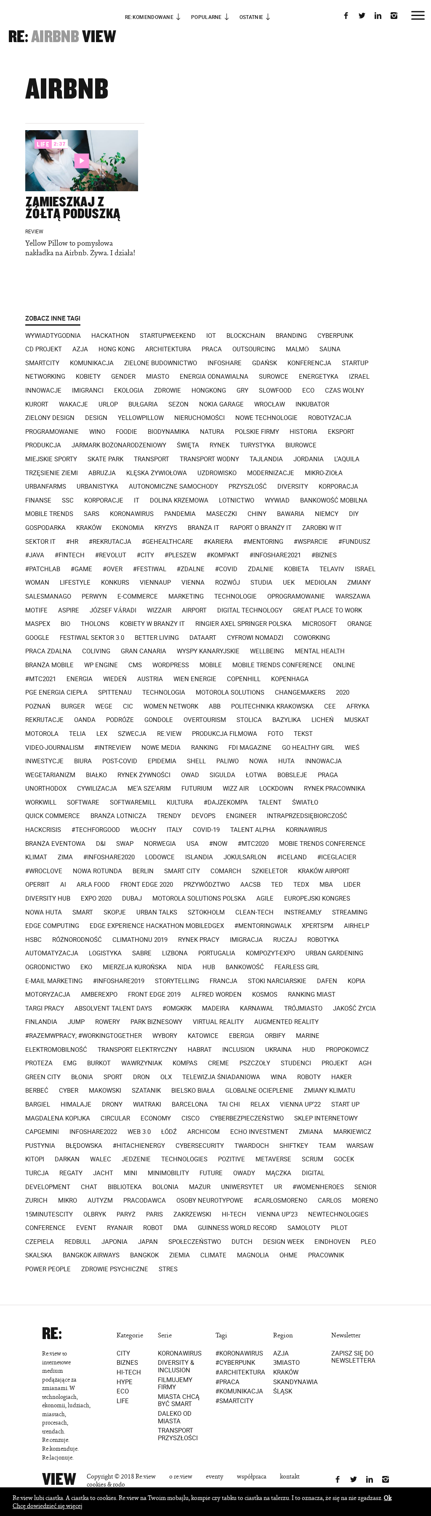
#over (112, 569)
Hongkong (209, 390)
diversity (292, 486)
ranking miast (311, 994)
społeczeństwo (194, 1242)
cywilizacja (97, 788)
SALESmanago (48, 596)
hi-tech (234, 1214)
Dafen (327, 981)
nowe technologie (266, 418)
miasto (157, 376)
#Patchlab (42, 569)
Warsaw (359, 1146)
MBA (326, 884)
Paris (154, 1214)
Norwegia (160, 844)
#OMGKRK (177, 1008)
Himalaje (76, 1104)
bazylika (286, 720)
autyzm (100, 1200)
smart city (182, 871)
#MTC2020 (253, 844)
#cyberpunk (235, 1362)
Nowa (258, 761)
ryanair (120, 1228)
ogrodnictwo (47, 967)
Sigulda (222, 775)
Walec (100, 1159)
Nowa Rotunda (97, 871)
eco (308, 390)
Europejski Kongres (317, 898)
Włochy (143, 830)
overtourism (205, 720)
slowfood (275, 390)
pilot (339, 1228)
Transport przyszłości (178, 1434)
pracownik (326, 1255)
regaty (70, 1173)
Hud (308, 1049)
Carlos (329, 1200)
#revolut (110, 555)
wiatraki (147, 1104)
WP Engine (101, 665)
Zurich (36, 1200)
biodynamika (168, 432)
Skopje (115, 912)
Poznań (38, 706)
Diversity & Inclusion (176, 1366)
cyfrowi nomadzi (255, 638)
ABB (215, 706)
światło (305, 802)
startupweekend (168, 336)
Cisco (190, 1118)
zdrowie (167, 390)
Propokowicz (347, 1049)
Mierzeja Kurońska (135, 967)
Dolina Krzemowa (179, 500)
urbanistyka (97, 486)
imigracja (246, 940)
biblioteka (125, 1187)
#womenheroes (318, 1187)
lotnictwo (236, 500)
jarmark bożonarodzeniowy (119, 445)
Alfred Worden (216, 994)
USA (192, 844)
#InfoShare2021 (275, 555)
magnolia (253, 1255)
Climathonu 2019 (140, 940)
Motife (36, 610)
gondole (158, 720)
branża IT (203, 528)
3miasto (286, 1362)
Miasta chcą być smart (179, 1400)
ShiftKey (293, 1146)
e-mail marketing (53, 981)
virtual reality (218, 1022)
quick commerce (52, 816)
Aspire (68, 610)
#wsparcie (311, 541)
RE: (18, 36)
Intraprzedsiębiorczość (307, 816)
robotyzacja (329, 418)
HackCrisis (43, 830)
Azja (80, 349)
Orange (359, 624)
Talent (270, 802)
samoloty (303, 1228)
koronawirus (132, 514)
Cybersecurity (200, 1146)
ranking (204, 747)
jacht (103, 1173)
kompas (185, 1063)
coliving (96, 651)
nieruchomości (199, 418)
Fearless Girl (296, 967)
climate (213, 1255)
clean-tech (254, 912)
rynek (219, 445)
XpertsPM (317, 926)
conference (45, 1228)
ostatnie (251, 16)
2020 (342, 692)
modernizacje (270, 473)
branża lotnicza (118, 816)
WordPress (170, 665)
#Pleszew (180, 555)
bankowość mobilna (333, 500)
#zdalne (191, 569)
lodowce (160, 857)
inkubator (312, 404)
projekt (335, 1063)
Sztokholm (206, 912)
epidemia (162, 761)
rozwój (227, 582)
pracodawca (144, 1200)
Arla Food (93, 884)
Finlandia (41, 1022)
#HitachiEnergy (139, 1146)
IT (136, 500)
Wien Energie (194, 679)
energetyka (318, 376)
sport (113, 1077)
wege (103, 706)
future (211, 1173)
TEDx (301, 884)
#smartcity (234, 1400)
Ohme (288, 1255)
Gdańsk (264, 363)
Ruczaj (285, 940)
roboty (309, 1077)
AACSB (250, 884)
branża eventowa (55, 844)
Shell (196, 761)
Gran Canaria (143, 651)
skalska (38, 1255)
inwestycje (44, 761)
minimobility (168, 1173)
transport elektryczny (137, 1049)
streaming (349, 912)
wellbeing (267, 651)
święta (188, 445)
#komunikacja (239, 1391)
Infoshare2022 (93, 1132)
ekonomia (128, 528)
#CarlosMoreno (280, 1200)
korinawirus (306, 830)
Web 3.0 (139, 1132)
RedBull (77, 1242)
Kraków (88, 528)
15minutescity (49, 1214)
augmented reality (286, 1022)
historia (303, 432)
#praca (227, 1381)
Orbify (275, 1036)
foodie (126, 432)
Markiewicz (352, 1132)
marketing (186, 596)
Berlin (143, 871)
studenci (296, 1063)
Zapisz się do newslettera (353, 1356)
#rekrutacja (110, 541)
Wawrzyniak (141, 1063)
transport (151, 459)
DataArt (202, 638)
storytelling (177, 981)
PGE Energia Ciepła (56, 692)
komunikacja (92, 363)
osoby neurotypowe (209, 1200)
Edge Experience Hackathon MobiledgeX (157, 926)
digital (313, 1173)
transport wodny (209, 459)
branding (291, 336)
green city (43, 1077)
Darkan (67, 1159)
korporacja (338, 486)
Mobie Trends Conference (322, 844)
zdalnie (261, 569)
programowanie (52, 432)
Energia (80, 679)
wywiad (277, 500)
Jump (76, 1022)
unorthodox (46, 788)
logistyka (105, 953)
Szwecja (132, 734)
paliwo (227, 761)
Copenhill (244, 679)
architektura (168, 349)
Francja (223, 981)
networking (45, 376)
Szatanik (146, 1090)
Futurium (196, 788)
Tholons (95, 624)
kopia (356, 981)
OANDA (85, 720)
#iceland (292, 857)
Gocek (344, 1159)
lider (351, 884)
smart (82, 912)
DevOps (204, 816)
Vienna (193, 582)
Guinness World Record (237, 1228)
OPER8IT (37, 884)
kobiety (88, 376)
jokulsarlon (244, 857)
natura (212, 432)
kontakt (290, 1476)
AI (63, 884)
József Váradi (113, 610)
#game (81, 569)
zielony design (49, 418)
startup (355, 363)
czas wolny (344, 390)
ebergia (241, 1036)
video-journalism (54, 747)
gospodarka (45, 528)
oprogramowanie (296, 596)
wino (97, 432)
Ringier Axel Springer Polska (243, 624)
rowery (107, 1022)
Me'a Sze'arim (149, 788)
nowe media (161, 747)
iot (211, 336)
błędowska (84, 1146)
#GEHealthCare (167, 541)
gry (242, 390)
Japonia (114, 1242)
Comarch (225, 871)
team (327, 1146)
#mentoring (263, 541)
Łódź (169, 1132)
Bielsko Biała (193, 1090)
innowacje (43, 390)
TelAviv (331, 569)
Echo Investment (259, 1132)
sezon (178, 404)
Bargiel (37, 1104)
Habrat (200, 1049)
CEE (330, 706)
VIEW (99, 36)
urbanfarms (45, 486)
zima (65, 857)
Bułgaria (143, 404)
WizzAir (159, 610)
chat (89, 1187)
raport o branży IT (261, 528)
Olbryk (94, 1214)
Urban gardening (334, 953)
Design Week (283, 1242)
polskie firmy (257, 432)
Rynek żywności (143, 775)
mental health (320, 651)
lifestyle (75, 582)
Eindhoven (332, 1242)
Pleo (368, 1242)
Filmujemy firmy (175, 1383)
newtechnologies (338, 1214)
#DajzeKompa (226, 802)
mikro (67, 1200)
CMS (135, 665)
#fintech (70, 555)
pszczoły (254, 1063)
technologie (235, 596)
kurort (36, 404)
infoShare (225, 363)
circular (115, 1118)
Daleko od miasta (175, 1417)
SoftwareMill (133, 802)
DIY (354, 514)
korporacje (103, 500)
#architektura (240, 1372)
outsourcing (253, 349)
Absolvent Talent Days (113, 1008)
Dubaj (132, 898)
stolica (249, 720)
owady (244, 1173)
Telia (77, 734)
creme (218, 1063)
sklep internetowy (326, 1118)
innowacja (323, 761)
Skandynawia (295, 1381)
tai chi (229, 1104)
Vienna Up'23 (277, 1214)
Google (37, 638)
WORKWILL (40, 802)
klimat (36, 857)
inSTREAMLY (303, 912)
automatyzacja (51, 953)
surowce (273, 376)
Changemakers (300, 692)
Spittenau (115, 692)
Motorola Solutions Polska (199, 898)
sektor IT (40, 541)
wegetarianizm (50, 775)
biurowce (301, 445)
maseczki (221, 514)
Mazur (199, 1187)
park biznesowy (156, 1022)
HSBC (33, 940)
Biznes (127, 1362)
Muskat (356, 720)
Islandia (199, 857)
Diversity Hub (47, 898)
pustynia (40, 1146)
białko (96, 775)
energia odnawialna (214, 376)
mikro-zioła (324, 473)
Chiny (256, 514)
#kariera (218, 541)
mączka (278, 1173)
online (344, 665)
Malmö (297, 349)
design (96, 418)
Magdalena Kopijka (57, 1118)
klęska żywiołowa (156, 473)
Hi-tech (129, 1372)
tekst (303, 734)
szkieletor (269, 871)
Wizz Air (236, 788)
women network (171, 706)
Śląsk (282, 1391)
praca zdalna (48, 651)
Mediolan (321, 582)
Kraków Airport (324, 871)
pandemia (180, 514)
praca (212, 349)
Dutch (242, 1242)
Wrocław (269, 404)
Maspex (37, 624)
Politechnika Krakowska (272, 706)
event (86, 1228)
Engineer (241, 816)
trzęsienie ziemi (51, 473)
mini (130, 1173)
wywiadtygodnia (53, 336)
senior (365, 1187)
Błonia (82, 1077)
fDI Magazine (250, 747)
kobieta (296, 569)
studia (261, 582)
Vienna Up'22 (300, 1104)
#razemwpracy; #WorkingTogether (83, 1036)
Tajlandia (266, 459)
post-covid (119, 761)
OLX (166, 1077)
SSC (68, 500)
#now (218, 844)
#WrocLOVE (43, 871)
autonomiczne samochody (173, 486)
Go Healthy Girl (308, 747)
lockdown (276, 788)
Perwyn (94, 596)
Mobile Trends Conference (277, 665)
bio (65, 624)
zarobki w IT (322, 528)
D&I (101, 844)
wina (279, 1077)
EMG (70, 1063)
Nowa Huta (43, 912)
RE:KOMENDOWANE (149, 16)
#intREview (112, 747)
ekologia (129, 390)
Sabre (142, 953)
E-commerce (137, 596)
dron (141, 1077)
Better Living (157, 638)
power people (48, 1269)
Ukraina (278, 1049)
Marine (307, 1036)
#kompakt (223, 555)
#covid (226, 569)
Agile (265, 898)
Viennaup (155, 582)
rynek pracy (198, 940)
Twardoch (251, 1146)
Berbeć (36, 1090)
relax (259, 1104)
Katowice (203, 1036)
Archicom (203, 1132)
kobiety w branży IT (152, 624)
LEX (101, 734)
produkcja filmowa (224, 734)
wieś (352, 747)
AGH (365, 1063)
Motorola (42, 734)
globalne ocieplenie (259, 1090)
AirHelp (356, 926)
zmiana (311, 1132)
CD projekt (43, 349)
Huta (286, 761)
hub (208, 967)
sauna (330, 349)
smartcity (42, 363)
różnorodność (77, 940)
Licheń (322, 720)
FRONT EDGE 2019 (154, 994)
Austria (150, 679)
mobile (211, 665)
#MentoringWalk (262, 926)
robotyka (323, 940)
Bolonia (165, 1187)
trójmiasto (303, 1008)
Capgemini (42, 1132)
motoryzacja (47, 994)
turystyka (257, 445)
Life (123, 1400)
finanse (38, 500)
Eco (123, 1391)
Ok (387, 1497)
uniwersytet (242, 1187)
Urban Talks (156, 912)
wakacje (73, 404)
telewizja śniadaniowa (221, 1077)
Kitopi (34, 1159)
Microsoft (319, 624)
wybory (164, 1036)
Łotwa (256, 775)
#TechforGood (96, 830)
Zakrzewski (192, 1214)
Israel (365, 569)
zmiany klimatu (329, 1090)
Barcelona (190, 1104)
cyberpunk (335, 336)
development (47, 1187)
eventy (214, 1476)
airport (194, 610)
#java (34, 555)
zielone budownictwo (160, 363)
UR (278, 1187)
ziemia (179, 1255)
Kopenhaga (290, 679)
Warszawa (352, 596)
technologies (184, 1159)
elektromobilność (56, 1049)
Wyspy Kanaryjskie (208, 651)
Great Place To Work (327, 610)
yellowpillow (141, 418)
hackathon (110, 336)
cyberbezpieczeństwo (247, 1118)
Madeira (215, 1008)
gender (123, 376)
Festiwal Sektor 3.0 (92, 638)
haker (341, 1077)
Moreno (365, 1200)
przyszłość (248, 486)
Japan (148, 1242)
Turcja (37, 1173)
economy (156, 1118)
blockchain (245, 336)
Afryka (358, 706)
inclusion (238, 1049)
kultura (180, 802)
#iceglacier (336, 857)
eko (86, 967)
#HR (72, 541)
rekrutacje (44, 720)
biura (83, 761)
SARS (91, 514)
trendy (169, 816)
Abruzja (102, 473)
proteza (39, 1063)
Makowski (105, 1090)
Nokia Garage (221, 404)
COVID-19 (206, 830)
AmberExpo (99, 994)
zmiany (359, 582)
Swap (124, 844)
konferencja (309, 363)
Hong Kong (116, 349)
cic (128, 706)
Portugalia (216, 953)
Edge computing (52, 926)
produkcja (43, 445)
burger (73, 706)
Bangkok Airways (91, 1255)
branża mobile (49, 665)
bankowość (245, 967)
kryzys (165, 528)
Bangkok (144, 1255)
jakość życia (354, 1008)
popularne (206, 16)
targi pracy (44, 1008)
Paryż (126, 1214)
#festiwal (149, 569)
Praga (328, 775)
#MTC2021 (40, 679)
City (123, 1353)
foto (275, 734)
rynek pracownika (334, 788)
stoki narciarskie (277, 981)
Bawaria (290, 514)
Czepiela (39, 1242)
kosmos (264, 994)
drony (112, 1104)
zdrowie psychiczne (114, 1269)
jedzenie (136, 1159)
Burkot (99, 1063)
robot (153, 1228)
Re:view (169, 734)
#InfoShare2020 (109, 857)
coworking (312, 638)
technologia (163, 692)
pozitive (231, 1159)
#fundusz (354, 541)
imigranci (88, 390)
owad (190, 775)
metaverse (273, 1159)
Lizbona (175, 953)
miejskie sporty (51, 459)
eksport (341, 432)
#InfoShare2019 (118, 981)
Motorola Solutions (230, 692)
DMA (180, 1228)
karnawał (257, 1008)
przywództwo (207, 884)
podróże (120, 720)
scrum (312, 1159)
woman (37, 582)
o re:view (180, 1476)
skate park (105, 459)
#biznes (324, 555)
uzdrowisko (217, 473)
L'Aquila (346, 459)
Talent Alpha (252, 830)
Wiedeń (115, 679)
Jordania (308, 459)
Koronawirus (180, 1353)
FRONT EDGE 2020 (146, 884)
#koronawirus (239, 1353)
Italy (174, 830)
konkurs (115, 582)
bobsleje (292, 775)
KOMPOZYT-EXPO (270, 953)
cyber (68, 1090)
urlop (108, 404)
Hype (125, 1381)
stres (168, 1269)
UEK (289, 582)
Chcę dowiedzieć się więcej (47, 1505)
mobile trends (49, 514)
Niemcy (326, 514)
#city (145, 555)
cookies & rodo (106, 1484)
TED (277, 884)
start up (345, 1104)
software (83, 802)
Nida (184, 967)
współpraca (251, 1476)
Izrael (359, 376)
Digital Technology (249, 610)
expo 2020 (96, 898)
